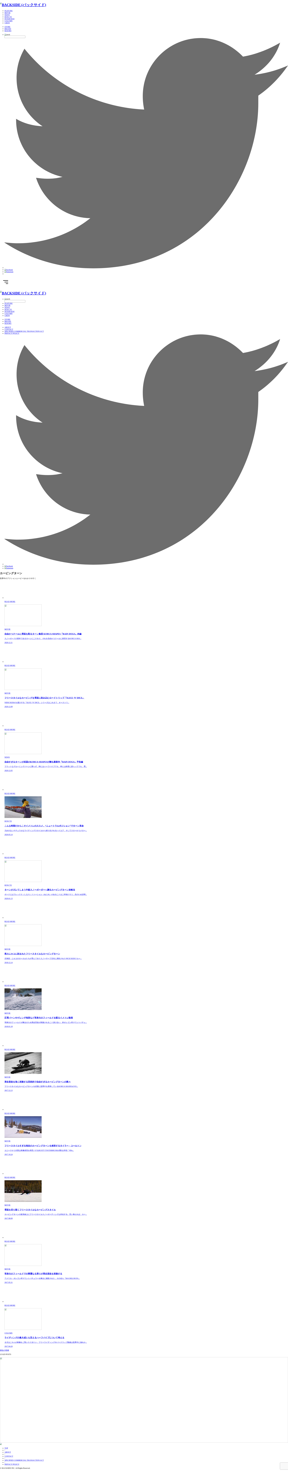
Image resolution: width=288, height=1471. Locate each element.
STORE (7, 27)
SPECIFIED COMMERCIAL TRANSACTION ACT (24, 331)
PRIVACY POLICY (11, 333)
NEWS (7, 15)
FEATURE (8, 11)
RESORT (7, 31)
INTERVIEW (9, 19)
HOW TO (8, 17)
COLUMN (8, 21)
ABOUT (7, 327)
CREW (7, 23)
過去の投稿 (4, 1350)
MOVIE (7, 13)
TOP (6, 1448)
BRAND (7, 29)
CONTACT (8, 329)
